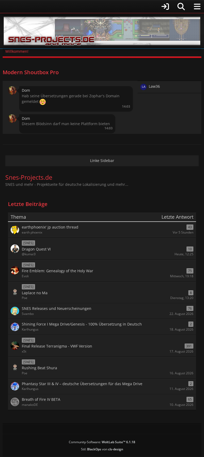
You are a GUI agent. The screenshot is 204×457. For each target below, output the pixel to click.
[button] (12, 90)
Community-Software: (102, 442)
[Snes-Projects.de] (102, 31)
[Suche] (181, 6)
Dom (26, 90)
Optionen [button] (124, 86)
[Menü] (197, 6)
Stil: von (102, 449)
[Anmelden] (87, 6)
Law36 (154, 86)
